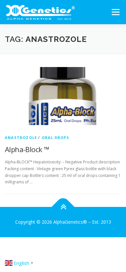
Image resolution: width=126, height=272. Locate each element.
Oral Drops (55, 137)
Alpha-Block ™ (27, 149)
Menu (115, 12)
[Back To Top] (63, 207)
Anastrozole (21, 137)
